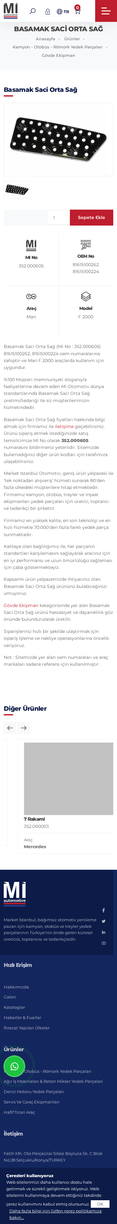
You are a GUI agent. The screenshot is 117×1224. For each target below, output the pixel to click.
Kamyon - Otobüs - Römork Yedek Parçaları (58, 46)
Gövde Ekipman (58, 55)
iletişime (64, 426)
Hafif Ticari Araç (19, 1112)
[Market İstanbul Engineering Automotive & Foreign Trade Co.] (11, 11)
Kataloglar (14, 1007)
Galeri (10, 996)
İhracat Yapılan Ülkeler (27, 1027)
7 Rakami (22, 819)
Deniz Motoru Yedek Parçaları (34, 1091)
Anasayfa (45, 38)
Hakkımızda (16, 986)
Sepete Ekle (91, 217)
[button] (10, 728)
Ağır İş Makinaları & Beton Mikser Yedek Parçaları (53, 1081)
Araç (16, 839)
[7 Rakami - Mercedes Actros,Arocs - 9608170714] (60, 779)
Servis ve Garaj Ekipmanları (32, 1101)
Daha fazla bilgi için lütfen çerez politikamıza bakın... (55, 1214)
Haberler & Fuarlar (22, 1017)
